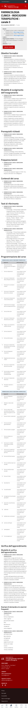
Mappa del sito (4, 701)
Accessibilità (4, 696)
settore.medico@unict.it (6, 680)
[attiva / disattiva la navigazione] (2, 6)
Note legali (3, 693)
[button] (9, 1)
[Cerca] (25, 6)
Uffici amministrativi (6, 673)
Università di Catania (5, 1)
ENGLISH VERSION (8, 47)
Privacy (3, 690)
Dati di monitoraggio (5, 698)
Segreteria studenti (6, 678)
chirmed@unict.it (5, 675)
